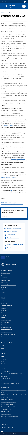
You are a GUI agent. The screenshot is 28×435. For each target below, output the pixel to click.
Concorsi (3, 290)
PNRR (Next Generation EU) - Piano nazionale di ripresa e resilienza (13, 396)
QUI (14, 182)
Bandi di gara (4, 287)
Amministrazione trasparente (8, 285)
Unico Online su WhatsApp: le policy (10, 416)
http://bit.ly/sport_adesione (18, 159)
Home (2, 12)
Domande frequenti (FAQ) (7, 399)
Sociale (3, 337)
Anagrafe (3, 308)
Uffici (2, 275)
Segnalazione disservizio (7, 404)
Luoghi (2, 345)
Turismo (3, 318)
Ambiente (3, 301)
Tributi (2, 313)
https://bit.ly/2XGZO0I (8, 125)
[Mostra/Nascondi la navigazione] (2, 6)
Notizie (2, 357)
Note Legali (5, 434)
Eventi (2, 348)
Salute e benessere (6, 320)
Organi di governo (5, 273)
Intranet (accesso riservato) (8, 419)
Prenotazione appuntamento (8, 402)
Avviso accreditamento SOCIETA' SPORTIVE (12, 204)
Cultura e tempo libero (6, 332)
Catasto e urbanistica (6, 306)
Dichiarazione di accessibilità (8, 407)
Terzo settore (4, 325)
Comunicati (4, 359)
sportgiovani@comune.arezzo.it (8, 177)
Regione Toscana (5, 1)
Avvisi (2, 361)
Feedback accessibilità (6, 409)
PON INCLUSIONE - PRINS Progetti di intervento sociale (13, 391)
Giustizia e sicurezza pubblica (8, 334)
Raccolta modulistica (6, 364)
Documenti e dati (5, 280)
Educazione (4, 315)
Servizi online (4, 303)
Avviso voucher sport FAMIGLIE (8, 202)
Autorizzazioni (4, 310)
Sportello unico (5, 322)
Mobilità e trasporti (6, 327)
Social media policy (6, 414)
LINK (11, 190)
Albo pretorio (4, 282)
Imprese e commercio (6, 330)
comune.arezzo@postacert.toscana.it (13, 383)
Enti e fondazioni (5, 278)
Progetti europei (5, 387)
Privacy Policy (12, 434)
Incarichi (3, 292)
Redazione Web (5, 411)
